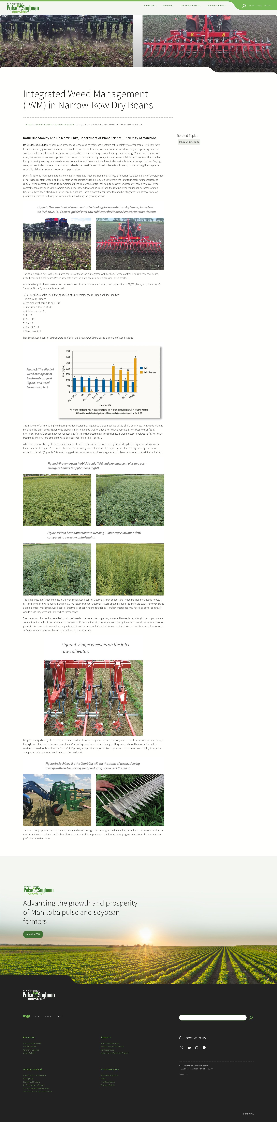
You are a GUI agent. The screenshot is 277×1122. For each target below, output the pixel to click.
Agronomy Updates (31, 1050)
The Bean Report (30, 1046)
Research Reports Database (112, 1046)
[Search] (251, 1018)
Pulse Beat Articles (189, 142)
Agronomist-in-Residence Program (115, 1053)
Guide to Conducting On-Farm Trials (37, 1091)
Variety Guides (29, 1053)
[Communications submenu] (225, 5)
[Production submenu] (156, 5)
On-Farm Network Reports (33, 1085)
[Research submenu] (173, 5)
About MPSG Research (110, 1043)
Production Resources (32, 1043)
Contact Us (183, 1074)
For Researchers (107, 1050)
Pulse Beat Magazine (109, 1075)
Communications (110, 1069)
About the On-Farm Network (34, 1075)
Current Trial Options (31, 1082)
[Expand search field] (244, 6)
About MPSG (33, 934)
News (103, 1078)
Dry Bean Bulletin (108, 1085)
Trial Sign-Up (28, 1078)
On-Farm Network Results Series (36, 1088)
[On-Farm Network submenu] (200, 5)
